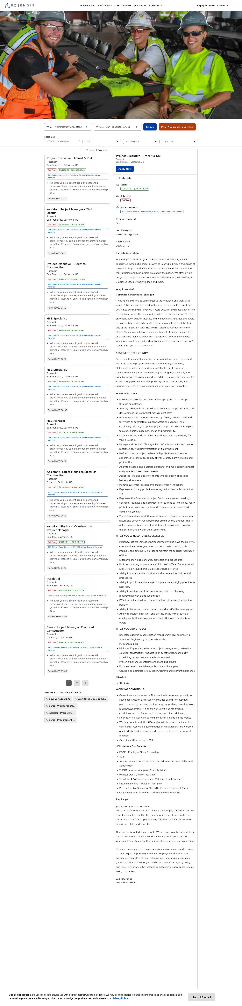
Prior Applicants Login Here (177, 127)
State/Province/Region (57, 141)
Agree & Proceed (202, 997)
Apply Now (124, 168)
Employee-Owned (206, 5)
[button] (69, 158)
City (89, 141)
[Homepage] (19, 5)
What (49, 127)
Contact (221, 5)
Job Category (132, 141)
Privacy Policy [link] (120, 998)
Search (150, 127)
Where (100, 127)
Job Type (168, 141)
